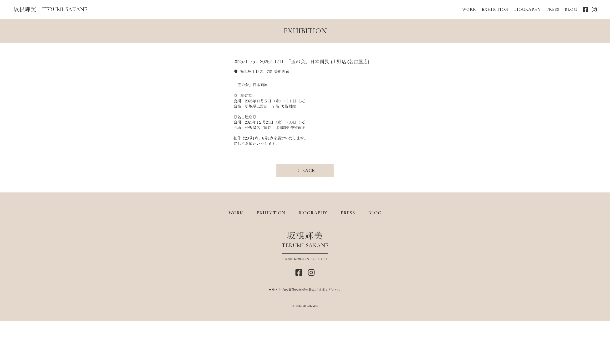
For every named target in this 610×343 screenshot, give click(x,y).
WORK (469, 9)
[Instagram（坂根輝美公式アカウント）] (594, 9)
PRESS (552, 9)
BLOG (571, 9)
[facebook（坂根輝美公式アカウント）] (585, 9)
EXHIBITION (495, 9)
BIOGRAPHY (527, 9)
